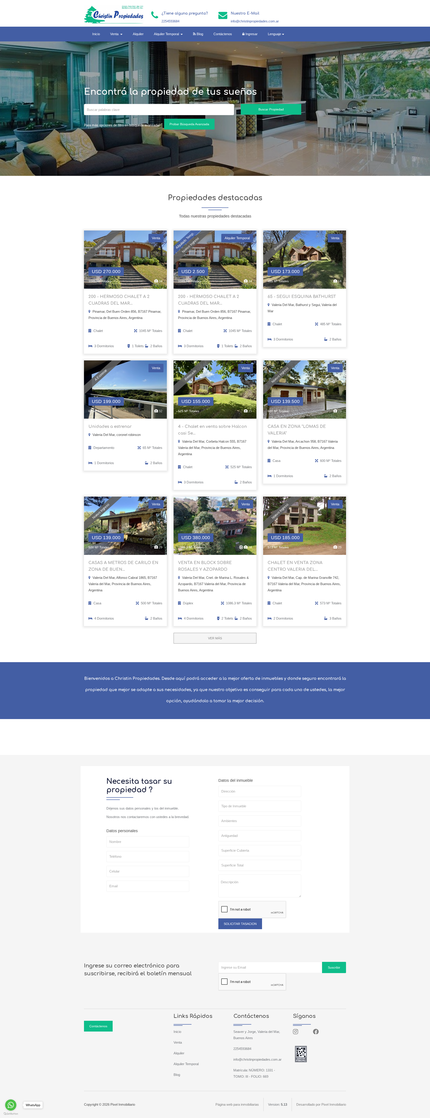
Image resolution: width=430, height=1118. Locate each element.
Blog (199, 34)
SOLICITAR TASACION (240, 924)
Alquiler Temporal (186, 1064)
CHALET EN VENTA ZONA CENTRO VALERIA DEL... (295, 566)
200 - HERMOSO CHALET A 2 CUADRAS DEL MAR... (119, 300)
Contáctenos (222, 34)
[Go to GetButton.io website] (11, 1113)
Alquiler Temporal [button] (167, 34)
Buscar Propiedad (271, 109)
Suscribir (334, 967)
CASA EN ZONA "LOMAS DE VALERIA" (297, 429)
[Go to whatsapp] (10, 1105)
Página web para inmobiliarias (237, 1104)
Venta (178, 1042)
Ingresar (251, 34)
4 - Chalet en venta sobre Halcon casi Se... (212, 429)
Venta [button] (114, 34)
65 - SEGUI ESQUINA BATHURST (302, 296)
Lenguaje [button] (274, 34)
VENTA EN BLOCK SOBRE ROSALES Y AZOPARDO (205, 566)
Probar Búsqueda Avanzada (189, 124)
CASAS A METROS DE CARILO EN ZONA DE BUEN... (123, 566)
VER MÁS (215, 638)
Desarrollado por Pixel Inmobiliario (321, 1104)
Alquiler (138, 34)
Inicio (96, 34)
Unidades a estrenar (110, 426)
